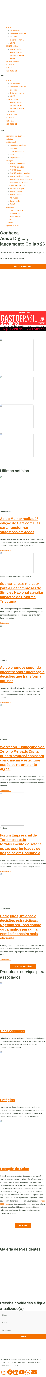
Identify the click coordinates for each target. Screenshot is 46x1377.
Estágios (7, 1100)
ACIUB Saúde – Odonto (20, 176)
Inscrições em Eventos (15, 136)
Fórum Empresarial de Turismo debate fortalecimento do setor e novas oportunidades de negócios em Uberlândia (21, 844)
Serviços (9, 161)
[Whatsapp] (28, 1372)
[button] (23, 75)
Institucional (15, 31)
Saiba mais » (5, 550)
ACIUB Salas (15, 170)
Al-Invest (14, 198)
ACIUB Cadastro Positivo (21, 179)
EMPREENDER (12, 62)
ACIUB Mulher (16, 49)
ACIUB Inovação (17, 55)
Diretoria (13, 37)
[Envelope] (34, 1372)
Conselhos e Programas (16, 185)
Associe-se (15, 213)
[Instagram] (4, 1372)
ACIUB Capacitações (19, 164)
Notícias (9, 139)
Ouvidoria (10, 223)
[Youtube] (22, 1372)
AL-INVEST (11, 65)
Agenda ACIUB (12, 226)
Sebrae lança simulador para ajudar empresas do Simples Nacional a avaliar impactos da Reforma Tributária (22, 592)
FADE (12, 58)
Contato (9, 220)
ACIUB (9, 27)
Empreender (15, 201)
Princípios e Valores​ (18, 34)
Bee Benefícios (12, 1031)
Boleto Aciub (15, 216)
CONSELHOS (12, 46)
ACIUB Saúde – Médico (20, 173)
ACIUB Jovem (16, 52)
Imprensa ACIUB (17, 158)
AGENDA (10, 68)
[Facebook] (10, 1372)
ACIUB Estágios (17, 167)
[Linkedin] (16, 1372)
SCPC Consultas (17, 210)
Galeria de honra (17, 40)
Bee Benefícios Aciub (19, 182)
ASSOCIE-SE (11, 71)
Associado (10, 207)
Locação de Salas (14, 1169)
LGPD (12, 43)
